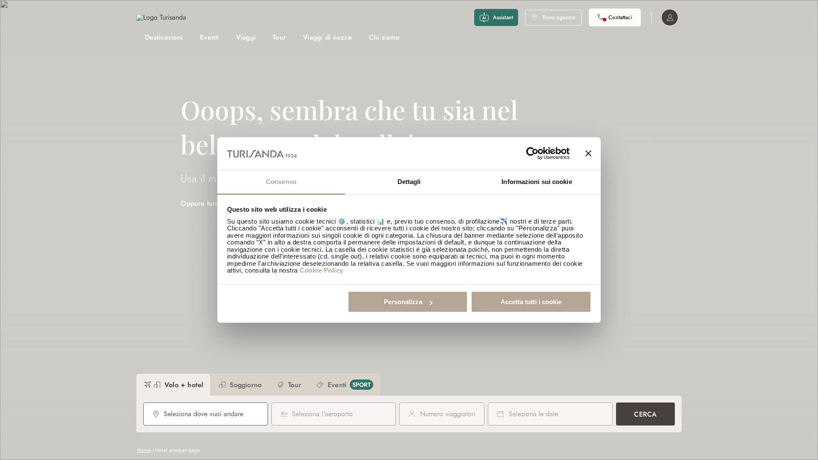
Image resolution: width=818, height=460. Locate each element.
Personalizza (403, 301)
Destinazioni (164, 37)
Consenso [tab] (281, 181)
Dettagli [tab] (409, 181)
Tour (279, 37)
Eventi (209, 37)
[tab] (173, 385)
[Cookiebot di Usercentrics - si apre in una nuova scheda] (532, 153)
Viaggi (246, 37)
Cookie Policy (321, 270)
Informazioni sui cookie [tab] (536, 181)
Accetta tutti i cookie (531, 301)
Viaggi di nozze (327, 37)
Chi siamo (384, 37)
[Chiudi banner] (588, 154)
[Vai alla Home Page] (161, 17)
